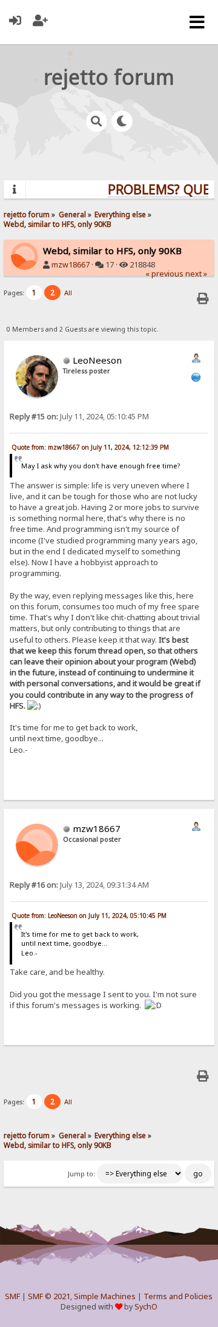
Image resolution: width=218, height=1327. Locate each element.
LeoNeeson (97, 360)
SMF (12, 1296)
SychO (145, 1307)
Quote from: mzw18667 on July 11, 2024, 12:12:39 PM (90, 447)
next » (196, 274)
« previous (164, 274)
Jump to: (81, 1174)
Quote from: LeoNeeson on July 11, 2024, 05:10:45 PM (89, 915)
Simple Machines (105, 1296)
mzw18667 (70, 265)
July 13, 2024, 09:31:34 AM (79, 885)
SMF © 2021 (49, 1296)
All (68, 292)
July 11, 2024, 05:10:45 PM (79, 416)
